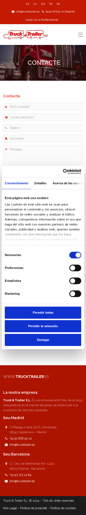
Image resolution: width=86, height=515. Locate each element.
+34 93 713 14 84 (20, 475)
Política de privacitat (33, 508)
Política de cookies (63, 508)
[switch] (75, 268)
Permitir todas (43, 312)
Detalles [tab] (40, 183)
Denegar (43, 340)
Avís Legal (10, 508)
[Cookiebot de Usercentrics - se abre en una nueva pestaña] (63, 171)
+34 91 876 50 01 (20, 438)
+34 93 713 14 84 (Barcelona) (41, 19)
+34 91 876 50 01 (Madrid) (60, 11)
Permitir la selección (43, 326)
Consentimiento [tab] (16, 183)
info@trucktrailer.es (27, 11)
